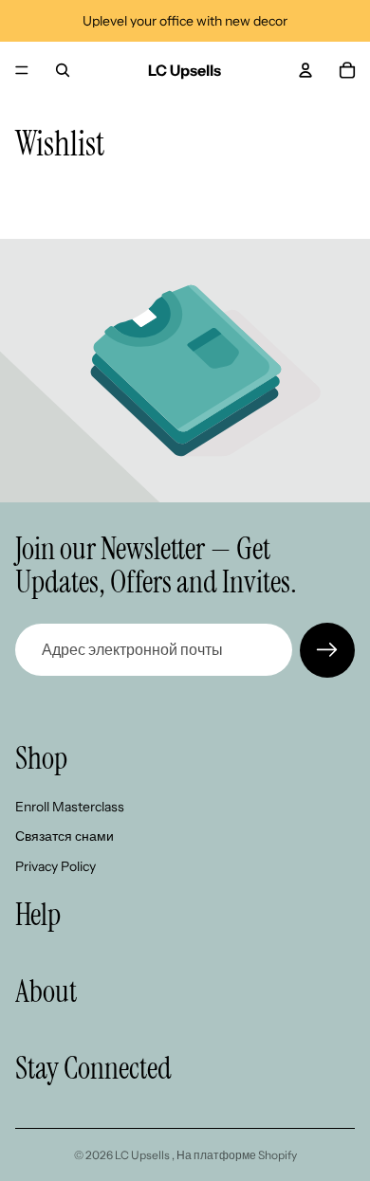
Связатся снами (64, 836)
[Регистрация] (327, 650)
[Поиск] (62, 70)
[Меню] (22, 70)
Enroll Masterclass (69, 805)
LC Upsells (143, 1155)
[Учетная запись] (305, 70)
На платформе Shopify (236, 1155)
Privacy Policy (55, 865)
